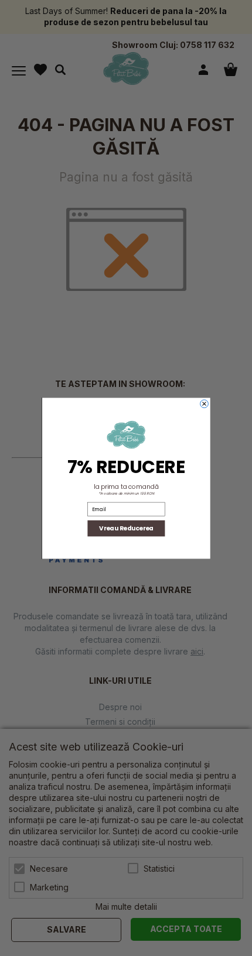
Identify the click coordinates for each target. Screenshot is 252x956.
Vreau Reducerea (126, 528)
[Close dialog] (204, 403)
